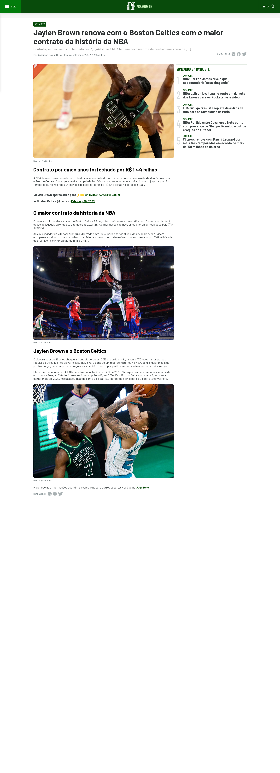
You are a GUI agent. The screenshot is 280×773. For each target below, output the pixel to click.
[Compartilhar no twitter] (244, 54)
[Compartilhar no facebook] (239, 54)
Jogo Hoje (142, 487)
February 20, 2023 (83, 201)
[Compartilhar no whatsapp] (233, 54)
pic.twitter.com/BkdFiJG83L (102, 195)
